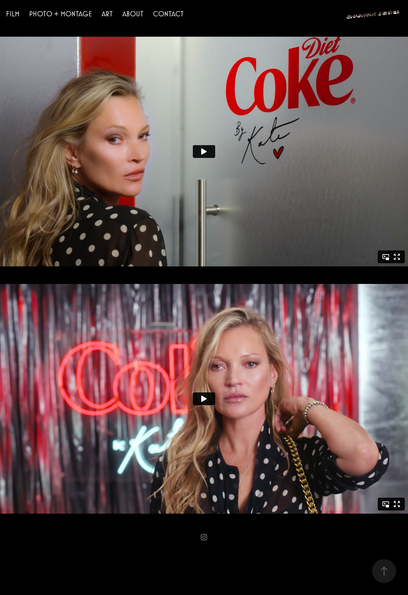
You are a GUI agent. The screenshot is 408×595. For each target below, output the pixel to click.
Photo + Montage (60, 14)
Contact (168, 14)
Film (13, 14)
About (132, 14)
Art (107, 14)
